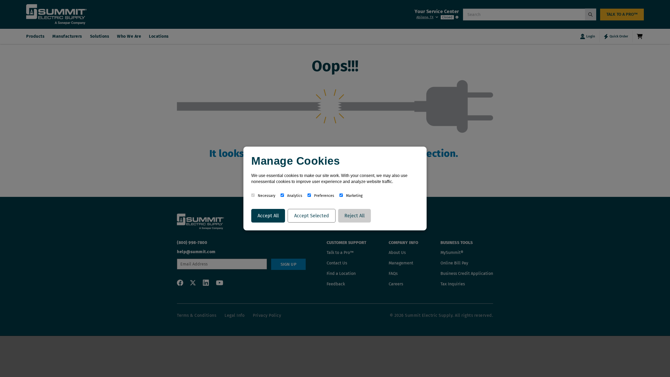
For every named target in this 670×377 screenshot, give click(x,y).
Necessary (266, 195)
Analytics (294, 195)
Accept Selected (311, 216)
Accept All (268, 216)
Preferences (323, 195)
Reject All (354, 216)
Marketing (353, 195)
